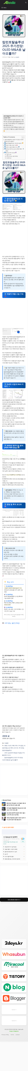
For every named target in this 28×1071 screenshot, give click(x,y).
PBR (13, 745)
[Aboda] (9, 2)
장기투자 (11, 748)
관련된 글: (9, 158)
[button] (26, 2)
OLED (10, 745)
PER (16, 745)
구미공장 (20, 745)
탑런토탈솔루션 (7, 750)
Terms (12, 1034)
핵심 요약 (9, 154)
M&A (5, 745)
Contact (18, 1034)
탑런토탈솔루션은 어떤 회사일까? (14, 143)
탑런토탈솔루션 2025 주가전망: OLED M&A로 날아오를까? (13, 140)
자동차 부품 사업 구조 (11, 145)
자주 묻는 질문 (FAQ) (13, 156)
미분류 (6, 743)
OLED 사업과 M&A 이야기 (12, 147)
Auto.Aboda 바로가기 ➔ (14, 899)
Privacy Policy (5, 1034)
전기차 (16, 748)
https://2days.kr (14, 1031)
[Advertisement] (14, 99)
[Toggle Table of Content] (22, 137)
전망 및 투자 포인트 (10, 152)
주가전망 (21, 748)
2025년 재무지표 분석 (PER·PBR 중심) (14, 149)
